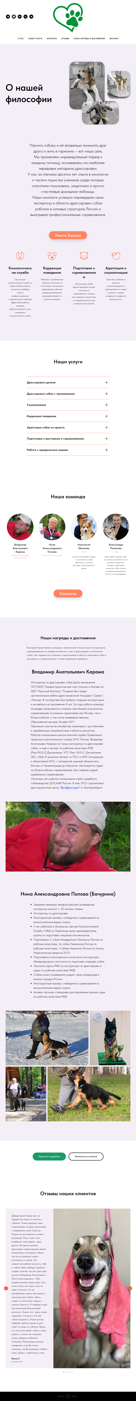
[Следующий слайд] (130, 1288)
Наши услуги (35, 38)
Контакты (52, 38)
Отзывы (65, 38)
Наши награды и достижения (89, 38)
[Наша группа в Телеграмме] (31, 17)
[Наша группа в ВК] (20, 17)
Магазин (113, 38)
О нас (21, 38)
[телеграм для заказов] (8, 17)
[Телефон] (25, 17)
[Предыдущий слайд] (6, 1288)
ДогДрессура (70, 787)
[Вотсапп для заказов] (14, 17)
